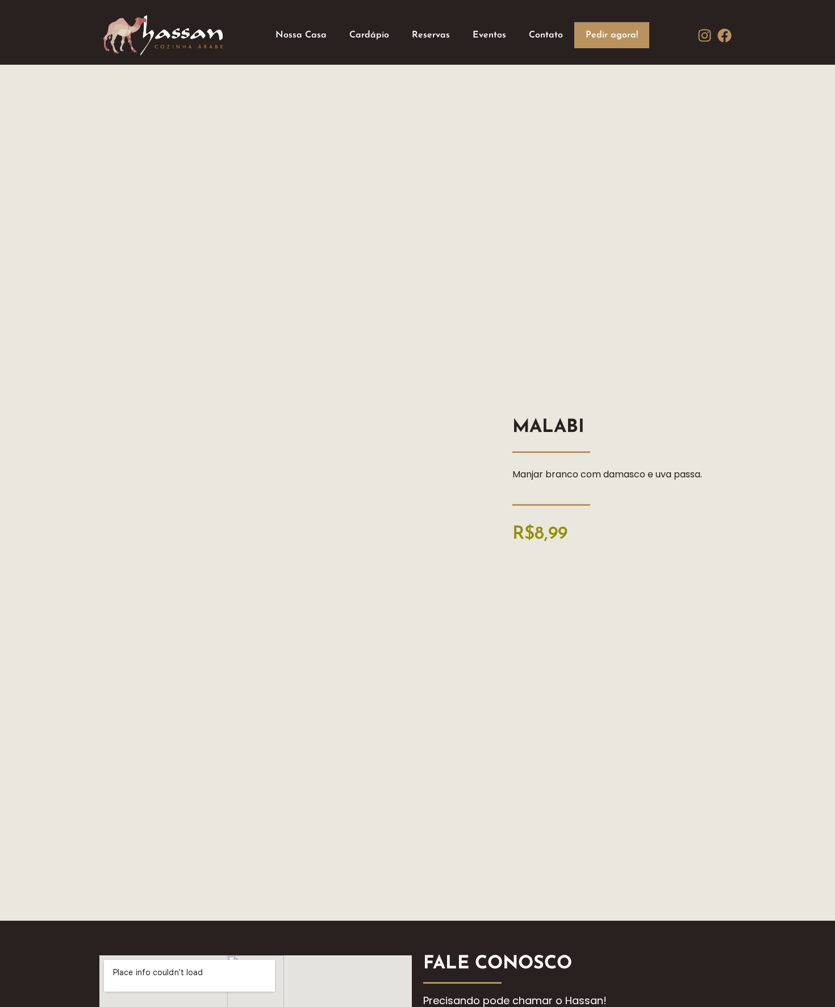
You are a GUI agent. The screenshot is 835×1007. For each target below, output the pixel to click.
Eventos (489, 35)
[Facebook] (724, 35)
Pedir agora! (612, 35)
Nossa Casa (301, 35)
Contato (546, 35)
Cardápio (369, 35)
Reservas (431, 35)
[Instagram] (705, 35)
